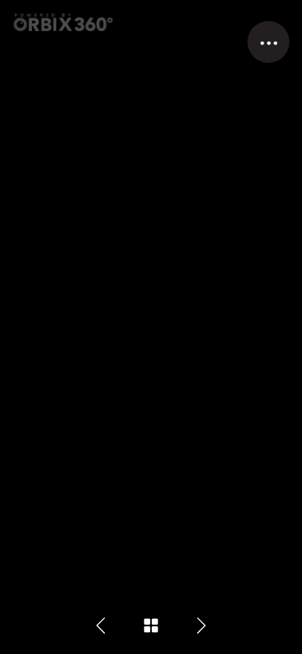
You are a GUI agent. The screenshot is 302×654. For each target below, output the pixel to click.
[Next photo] (201, 625)
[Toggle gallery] (151, 625)
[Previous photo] (100, 625)
